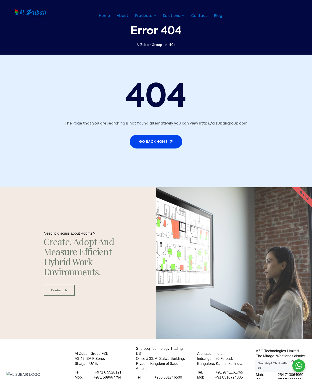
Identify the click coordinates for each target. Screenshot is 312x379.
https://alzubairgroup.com (223, 123)
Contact (199, 16)
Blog (218, 16)
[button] (145, 16)
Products (143, 16)
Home (104, 16)
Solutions (171, 16)
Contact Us (59, 290)
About (122, 16)
